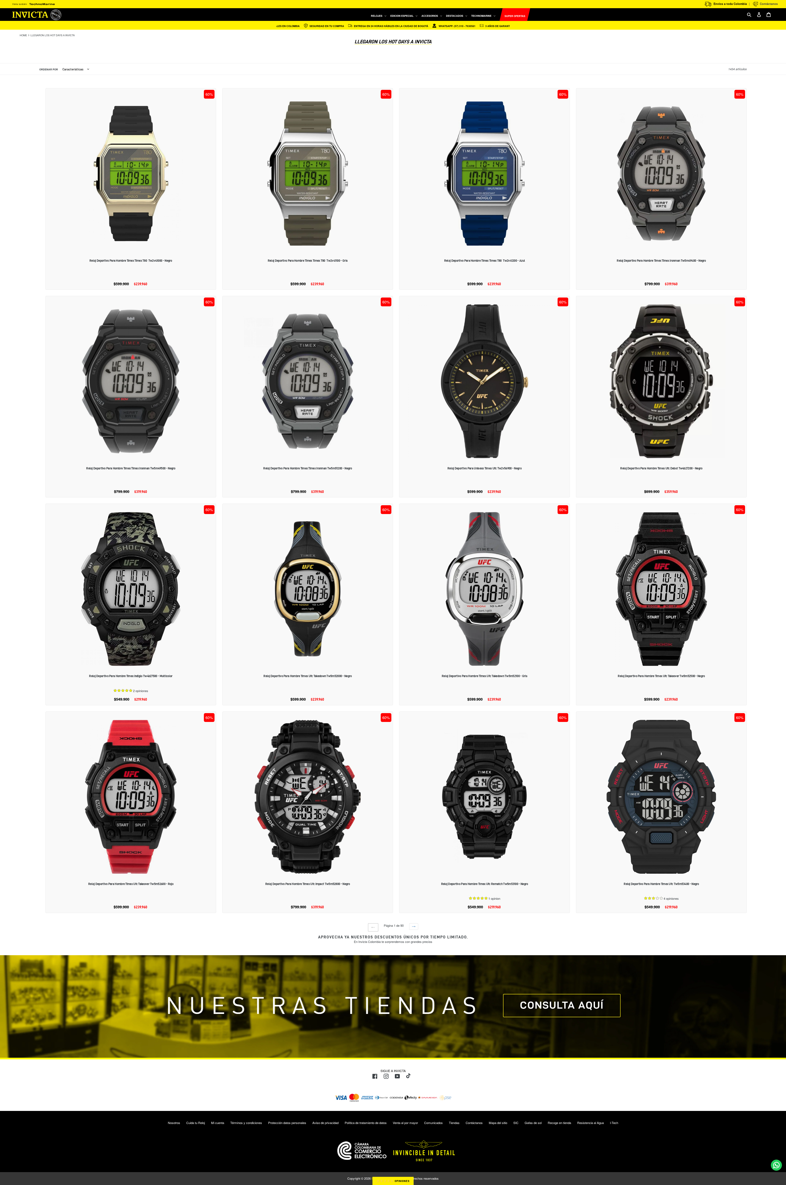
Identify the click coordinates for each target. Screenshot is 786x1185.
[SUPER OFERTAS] (497, 14)
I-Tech (614, 1123)
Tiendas (454, 1123)
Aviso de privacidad (325, 1123)
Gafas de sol (533, 1123)
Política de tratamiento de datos (366, 1123)
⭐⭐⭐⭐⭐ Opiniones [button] (393, 1181)
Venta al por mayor (405, 1123)
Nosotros (174, 1123)
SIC (515, 1123)
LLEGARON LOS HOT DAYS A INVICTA (52, 35)
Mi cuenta (217, 1123)
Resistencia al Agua (590, 1123)
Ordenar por (48, 69)
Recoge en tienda (559, 1123)
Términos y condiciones (246, 1123)
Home (23, 35)
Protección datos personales (287, 1123)
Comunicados (433, 1123)
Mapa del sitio (498, 1123)
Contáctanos (768, 4)
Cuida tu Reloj (195, 1123)
